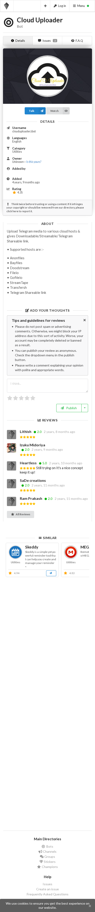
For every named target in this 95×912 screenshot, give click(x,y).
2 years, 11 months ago (48, 485)
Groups (49, 856)
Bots (49, 846)
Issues (49, 40)
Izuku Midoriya (32, 445)
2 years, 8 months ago (59, 432)
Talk (31, 111)
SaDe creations (33, 480)
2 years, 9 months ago (47, 449)
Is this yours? (33, 162)
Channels (49, 851)
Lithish (26, 431)
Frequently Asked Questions (47, 894)
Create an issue (47, 889)
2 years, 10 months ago (65, 463)
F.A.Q (79, 40)
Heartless (28, 463)
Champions (49, 867)
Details (20, 40)
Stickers (49, 862)
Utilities (17, 151)
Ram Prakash (31, 498)
